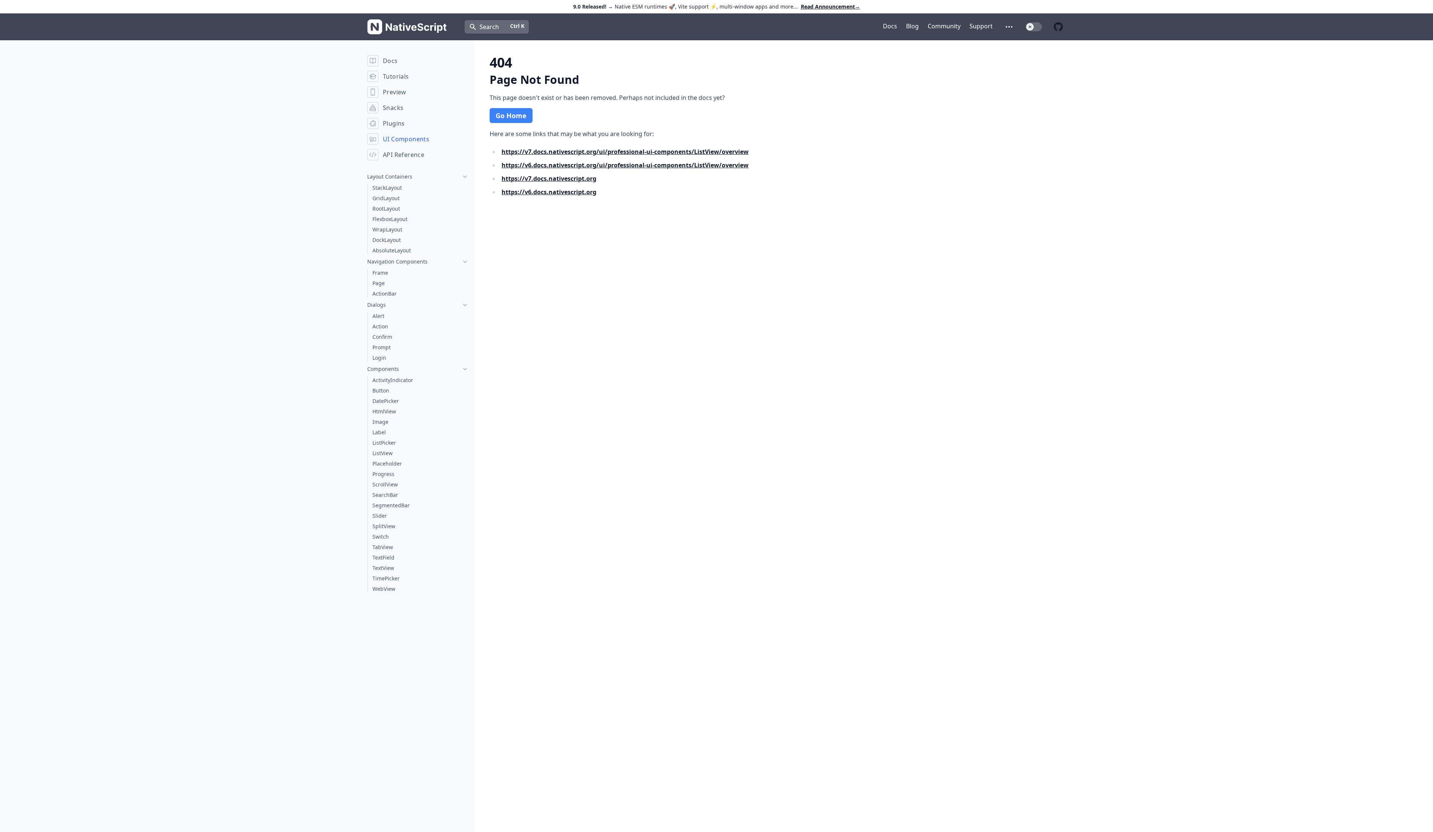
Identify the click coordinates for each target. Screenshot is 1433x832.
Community (944, 26)
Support (981, 26)
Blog (912, 26)
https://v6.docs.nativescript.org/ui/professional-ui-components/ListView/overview (625, 165)
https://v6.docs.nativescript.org (549, 192)
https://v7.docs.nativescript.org (549, 178)
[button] (1009, 26)
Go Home (511, 115)
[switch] (1033, 26)
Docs (890, 26)
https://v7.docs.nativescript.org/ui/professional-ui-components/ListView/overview (625, 152)
